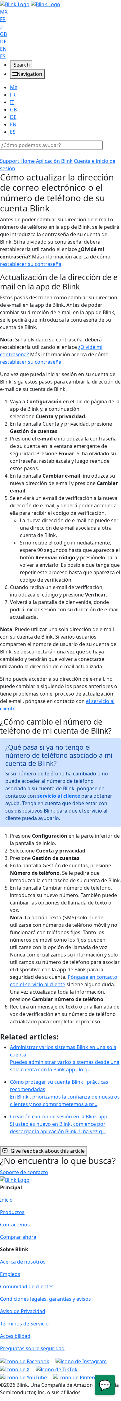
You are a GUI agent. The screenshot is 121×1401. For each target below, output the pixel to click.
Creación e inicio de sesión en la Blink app (58, 1124)
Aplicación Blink (54, 161)
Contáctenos (15, 1224)
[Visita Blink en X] (15, 1368)
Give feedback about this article (48, 1150)
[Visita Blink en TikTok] (57, 1368)
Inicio (6, 1199)
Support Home (17, 161)
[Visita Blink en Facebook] (25, 1360)
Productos (12, 1212)
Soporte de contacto (24, 1172)
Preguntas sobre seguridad (32, 1348)
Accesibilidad (15, 1336)
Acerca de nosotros (23, 1261)
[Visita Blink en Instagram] (81, 1360)
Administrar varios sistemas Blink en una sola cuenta (64, 1058)
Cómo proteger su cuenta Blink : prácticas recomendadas (65, 1093)
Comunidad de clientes (27, 1286)
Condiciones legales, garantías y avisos (45, 1298)
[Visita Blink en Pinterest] (77, 1376)
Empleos (10, 1274)
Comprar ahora (18, 1237)
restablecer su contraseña (30, 264)
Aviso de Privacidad (22, 1311)
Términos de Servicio (24, 1323)
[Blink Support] (30, 3)
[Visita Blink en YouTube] (24, 1376)
